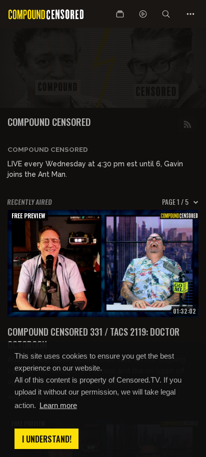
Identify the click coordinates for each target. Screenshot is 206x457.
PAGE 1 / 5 (175, 201)
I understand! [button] (47, 439)
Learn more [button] (58, 405)
